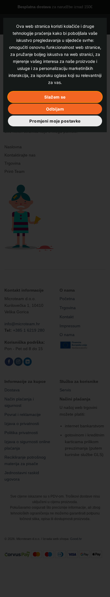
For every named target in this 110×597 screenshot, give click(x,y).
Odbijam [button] (55, 108)
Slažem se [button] (55, 96)
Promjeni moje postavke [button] (54, 120)
